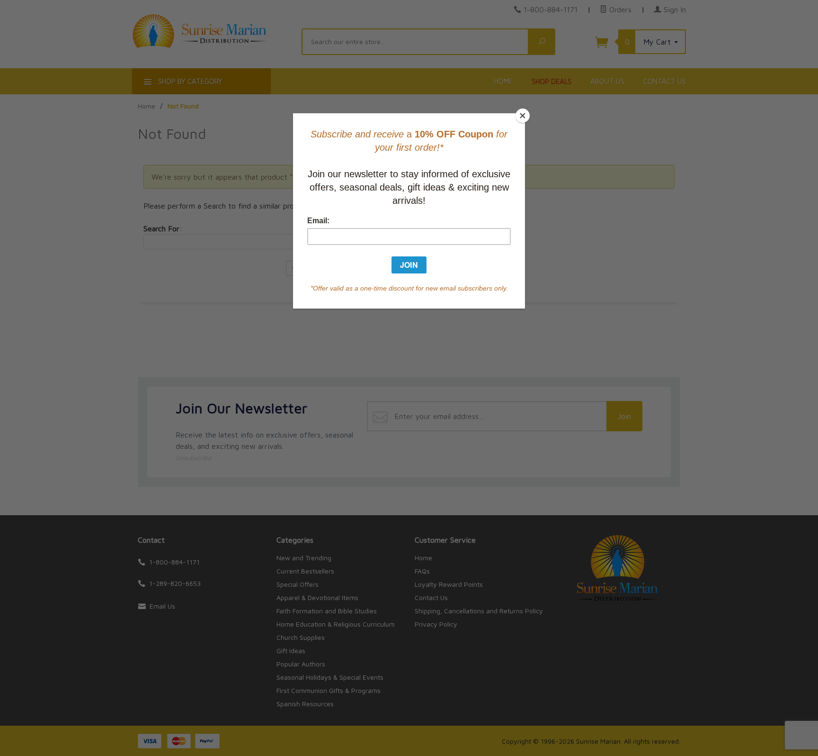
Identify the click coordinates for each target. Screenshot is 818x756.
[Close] (523, 116)
